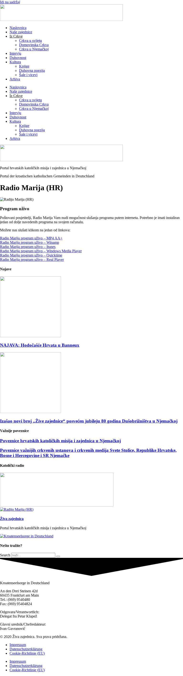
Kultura (15, 62)
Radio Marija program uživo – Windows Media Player (41, 251)
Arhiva (15, 79)
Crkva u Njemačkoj (34, 49)
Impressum (18, 645)
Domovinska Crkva (34, 45)
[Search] (58, 556)
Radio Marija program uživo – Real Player (32, 260)
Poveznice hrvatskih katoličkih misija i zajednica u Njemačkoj (60, 440)
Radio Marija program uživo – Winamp (29, 242)
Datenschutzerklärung (26, 649)
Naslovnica (18, 28)
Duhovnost (18, 58)
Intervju (15, 53)
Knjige (24, 66)
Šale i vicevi (28, 75)
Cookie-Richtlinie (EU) (27, 653)
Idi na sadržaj (10, 2)
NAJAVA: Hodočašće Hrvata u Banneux (39, 345)
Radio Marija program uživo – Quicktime (31, 255)
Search (5, 555)
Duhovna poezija (32, 70)
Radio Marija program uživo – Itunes (28, 247)
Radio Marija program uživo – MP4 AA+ (31, 238)
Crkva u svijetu (30, 41)
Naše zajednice (21, 32)
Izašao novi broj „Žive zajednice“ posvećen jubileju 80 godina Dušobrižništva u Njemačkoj (89, 420)
